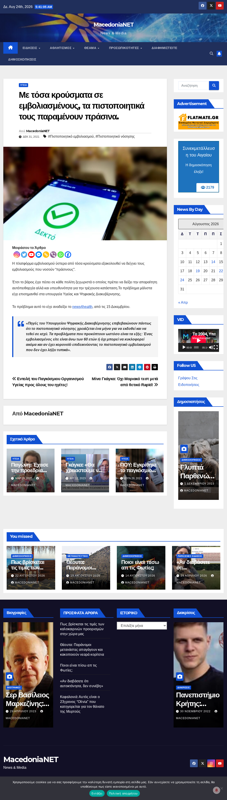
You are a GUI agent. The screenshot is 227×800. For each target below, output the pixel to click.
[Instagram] (17, 254)
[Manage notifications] (216, 790)
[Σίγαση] (211, 347)
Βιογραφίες (13, 687)
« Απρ (183, 302)
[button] (211, 53)
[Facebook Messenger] (38, 254)
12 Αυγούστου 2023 (24, 711)
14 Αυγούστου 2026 (140, 575)
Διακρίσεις (183, 687)
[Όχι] (221, 788)
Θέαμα (90, 48)
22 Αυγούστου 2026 (198, 483)
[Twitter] (24, 254)
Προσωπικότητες (124, 48)
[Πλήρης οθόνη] (215, 347)
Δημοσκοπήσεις (22, 59)
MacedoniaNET (114, 24)
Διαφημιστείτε (164, 48)
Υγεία (23, 85)
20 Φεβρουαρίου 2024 (196, 711)
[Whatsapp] (60, 254)
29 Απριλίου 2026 (194, 575)
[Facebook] (68, 254)
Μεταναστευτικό (78, 556)
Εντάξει (97, 793)
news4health (82, 307)
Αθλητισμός (61, 48)
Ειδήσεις (30, 48)
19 (198, 271)
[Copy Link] (46, 254)
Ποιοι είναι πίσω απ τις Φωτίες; (140, 565)
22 (221, 271)
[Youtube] (31, 254)
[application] (198, 340)
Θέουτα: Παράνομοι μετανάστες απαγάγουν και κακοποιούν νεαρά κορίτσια (82, 649)
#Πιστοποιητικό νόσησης (115, 136)
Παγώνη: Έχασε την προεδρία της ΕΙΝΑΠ (29, 470)
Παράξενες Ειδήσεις (190, 556)
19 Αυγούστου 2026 (85, 575)
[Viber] (53, 254)
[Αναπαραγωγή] (184, 347)
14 (213, 262)
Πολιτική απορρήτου (123, 793)
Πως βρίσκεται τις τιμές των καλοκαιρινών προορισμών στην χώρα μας (82, 629)
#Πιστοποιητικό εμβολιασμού (71, 136)
